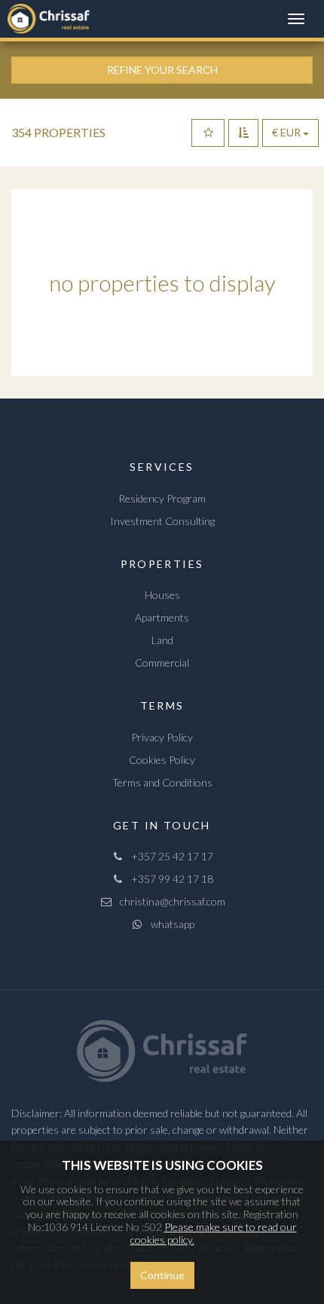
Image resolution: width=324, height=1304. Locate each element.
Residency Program (162, 498)
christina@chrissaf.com (169, 901)
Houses (162, 594)
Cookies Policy (162, 759)
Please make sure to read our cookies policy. (213, 1233)
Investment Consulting (162, 521)
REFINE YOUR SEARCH (162, 69)
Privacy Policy (162, 737)
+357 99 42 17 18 (168, 878)
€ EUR (287, 132)
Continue (162, 1275)
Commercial (162, 662)
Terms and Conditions (162, 782)
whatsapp (169, 924)
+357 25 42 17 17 (168, 856)
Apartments (162, 617)
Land (162, 640)
